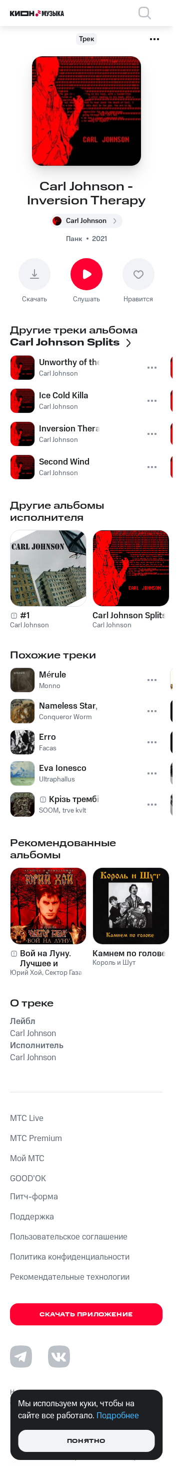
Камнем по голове (129, 954)
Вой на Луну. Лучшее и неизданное (45, 959)
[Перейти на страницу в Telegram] (21, 1356)
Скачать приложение (86, 1314)
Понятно (86, 1441)
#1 (25, 616)
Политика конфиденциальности (70, 1257)
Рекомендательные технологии (70, 1277)
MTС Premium (36, 1139)
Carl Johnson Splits (129, 616)
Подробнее (117, 1416)
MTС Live (27, 1118)
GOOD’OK (28, 1179)
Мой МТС (27, 1159)
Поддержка (32, 1217)
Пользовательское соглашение (69, 1237)
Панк (74, 239)
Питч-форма (34, 1197)
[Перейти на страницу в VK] (59, 1356)
